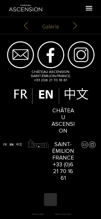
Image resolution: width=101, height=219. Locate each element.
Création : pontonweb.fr (63, 214)
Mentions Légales (38, 214)
